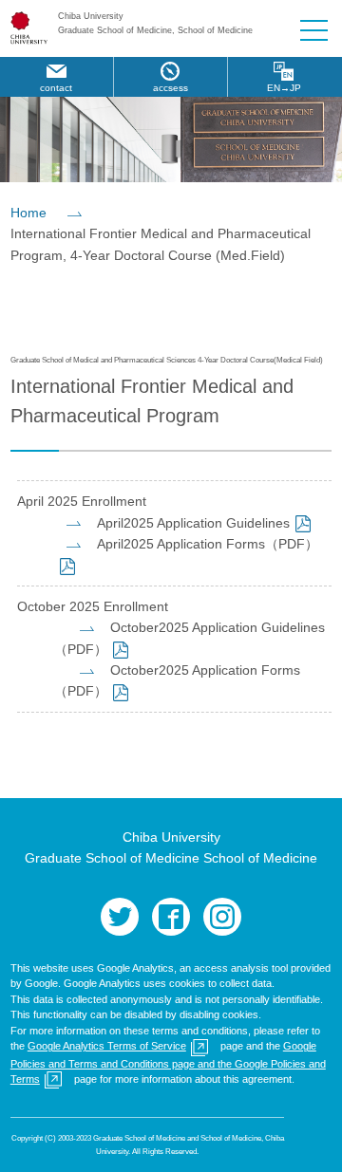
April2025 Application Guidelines (193, 522)
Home (28, 212)
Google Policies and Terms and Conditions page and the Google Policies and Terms (168, 1062)
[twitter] (120, 917)
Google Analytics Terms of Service (107, 1045)
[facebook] (171, 917)
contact (56, 88)
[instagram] (222, 917)
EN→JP (284, 88)
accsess (170, 88)
